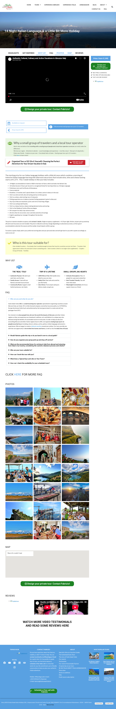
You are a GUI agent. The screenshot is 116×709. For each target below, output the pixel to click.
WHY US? (42, 53)
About (102, 5)
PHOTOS (60, 53)
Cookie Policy (109, 703)
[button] (112, 6)
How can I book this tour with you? (22, 354)
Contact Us (96, 9)
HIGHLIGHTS (13, 53)
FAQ (51, 53)
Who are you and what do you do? (21, 299)
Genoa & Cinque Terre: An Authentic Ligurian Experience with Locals (94, 679)
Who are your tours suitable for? (21, 350)
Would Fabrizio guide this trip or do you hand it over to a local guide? (33, 335)
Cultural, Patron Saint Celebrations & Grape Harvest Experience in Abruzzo (109, 679)
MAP (70, 53)
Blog (94, 5)
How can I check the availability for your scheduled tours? (30, 363)
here (18, 155)
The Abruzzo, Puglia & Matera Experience (94, 662)
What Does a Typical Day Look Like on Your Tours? (27, 359)
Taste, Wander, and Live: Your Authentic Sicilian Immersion (109, 663)
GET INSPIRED (28, 53)
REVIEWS (79, 53)
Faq (105, 9)
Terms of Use (50, 704)
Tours (37, 5)
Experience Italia (69, 5)
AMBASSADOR (84, 5)
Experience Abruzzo (51, 5)
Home (29, 5)
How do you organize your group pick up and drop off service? (31, 340)
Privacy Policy (99, 703)
